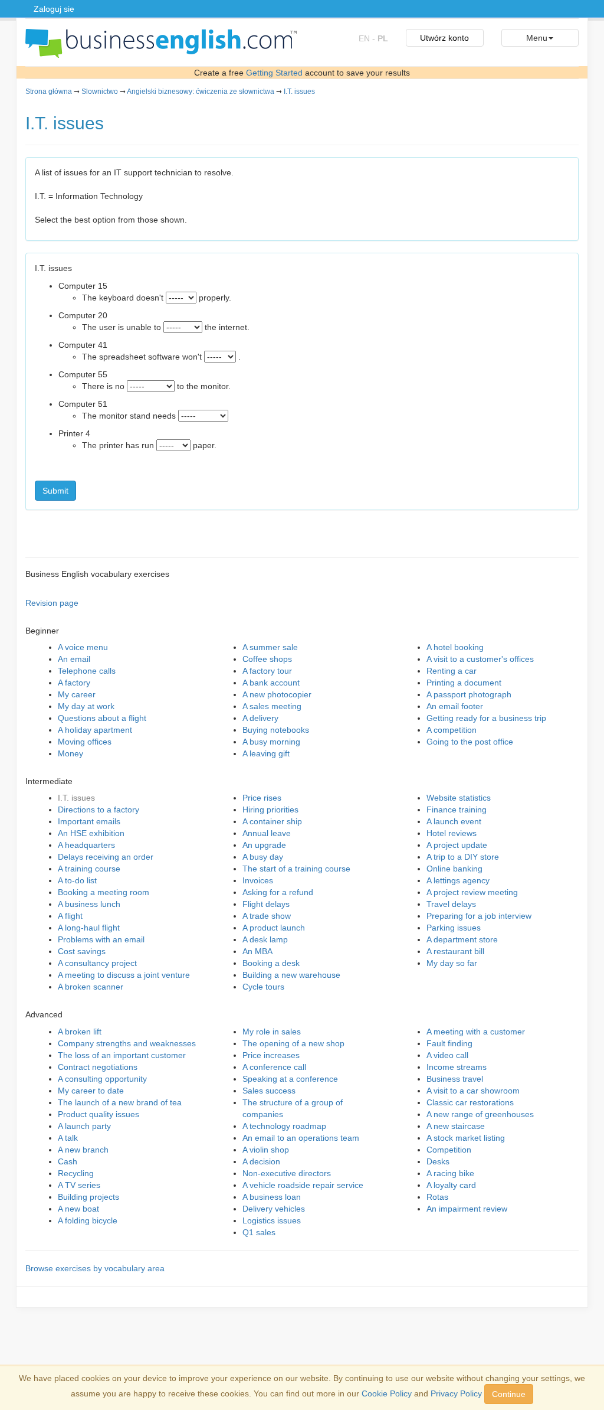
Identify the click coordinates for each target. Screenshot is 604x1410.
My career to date (91, 1090)
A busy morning (271, 741)
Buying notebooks (275, 730)
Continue (509, 1394)
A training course (89, 868)
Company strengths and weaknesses (127, 1043)
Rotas (437, 1197)
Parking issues (453, 927)
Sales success (269, 1090)
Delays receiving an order (105, 856)
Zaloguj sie (54, 9)
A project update (456, 845)
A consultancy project (97, 963)
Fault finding (449, 1043)
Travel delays (451, 904)
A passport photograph (468, 694)
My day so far (451, 963)
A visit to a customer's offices (480, 659)
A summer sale (270, 647)
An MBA (257, 951)
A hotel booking (455, 647)
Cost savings (82, 951)
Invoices (257, 880)
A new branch (83, 1149)
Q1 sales (258, 1232)
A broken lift (79, 1031)
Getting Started (274, 72)
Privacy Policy (456, 1393)
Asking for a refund (277, 892)
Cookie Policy (387, 1393)
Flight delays (266, 904)
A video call (447, 1055)
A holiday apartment (95, 730)
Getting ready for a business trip (486, 718)
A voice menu (83, 647)
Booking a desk (271, 963)
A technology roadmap (284, 1126)
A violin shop (265, 1149)
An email (74, 659)
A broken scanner (90, 986)
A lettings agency (458, 880)
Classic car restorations (470, 1102)
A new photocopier (276, 694)
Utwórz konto (444, 38)
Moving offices (84, 741)
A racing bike (450, 1173)
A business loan (271, 1197)
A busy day (262, 856)
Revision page (51, 603)
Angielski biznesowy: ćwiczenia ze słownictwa (200, 91)
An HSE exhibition (91, 833)
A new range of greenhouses (480, 1114)
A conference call (274, 1067)
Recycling (76, 1173)
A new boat (78, 1208)
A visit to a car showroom (473, 1090)
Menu (536, 38)
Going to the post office (469, 741)
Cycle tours (263, 986)
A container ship (272, 821)
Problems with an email (101, 939)
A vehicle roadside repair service (302, 1185)
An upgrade (264, 845)
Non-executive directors (286, 1173)
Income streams (456, 1067)
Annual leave (266, 833)
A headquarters (86, 845)
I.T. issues (299, 91)
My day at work (86, 706)
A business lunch (89, 904)
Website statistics (458, 797)
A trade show (266, 916)
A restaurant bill (455, 951)
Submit (55, 490)
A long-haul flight (89, 927)
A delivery (260, 718)
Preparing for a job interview (478, 916)
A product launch (273, 927)
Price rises (261, 797)
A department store (462, 939)
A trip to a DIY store (462, 856)
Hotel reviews (451, 833)
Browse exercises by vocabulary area (95, 1268)
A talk (68, 1138)
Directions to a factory (98, 809)
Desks (437, 1161)
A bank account (271, 682)
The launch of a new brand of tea (120, 1102)
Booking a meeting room (103, 892)
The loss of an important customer (122, 1055)
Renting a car (451, 670)
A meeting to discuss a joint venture (124, 975)
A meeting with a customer (475, 1031)
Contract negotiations (97, 1067)
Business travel (454, 1078)
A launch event (453, 821)
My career (77, 694)
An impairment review (466, 1208)
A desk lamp (265, 939)
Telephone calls (87, 670)
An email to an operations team (300, 1138)
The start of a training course (296, 868)
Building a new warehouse (291, 975)
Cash (67, 1161)
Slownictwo (99, 91)
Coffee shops (267, 659)
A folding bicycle (87, 1220)
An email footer (454, 706)
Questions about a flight (102, 718)
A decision (261, 1161)
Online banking (454, 868)
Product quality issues (98, 1114)
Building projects (88, 1197)
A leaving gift (266, 753)
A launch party (84, 1126)
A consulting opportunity (102, 1078)
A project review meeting (472, 892)
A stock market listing (465, 1138)
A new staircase (455, 1126)
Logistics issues (271, 1220)
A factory (74, 682)
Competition (448, 1149)
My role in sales (271, 1031)
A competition (451, 730)
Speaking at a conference (290, 1078)
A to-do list (77, 880)
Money (70, 753)
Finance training (456, 809)
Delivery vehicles (273, 1208)
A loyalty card (451, 1185)
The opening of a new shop (293, 1043)
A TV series (79, 1185)
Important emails (89, 821)
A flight (70, 916)
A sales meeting (271, 706)
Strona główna (48, 91)
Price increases (271, 1055)
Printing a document (463, 682)
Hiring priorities (270, 809)
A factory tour (267, 670)
